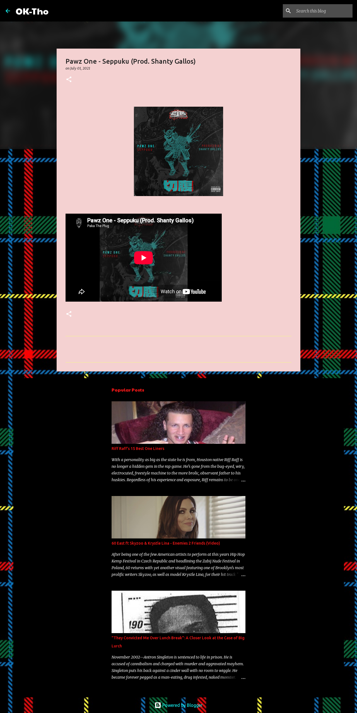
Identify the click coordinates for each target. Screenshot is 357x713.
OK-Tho (32, 10)
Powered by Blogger (181, 705)
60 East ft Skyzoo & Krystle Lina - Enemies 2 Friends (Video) (166, 543)
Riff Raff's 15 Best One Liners (138, 448)
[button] (69, 80)
